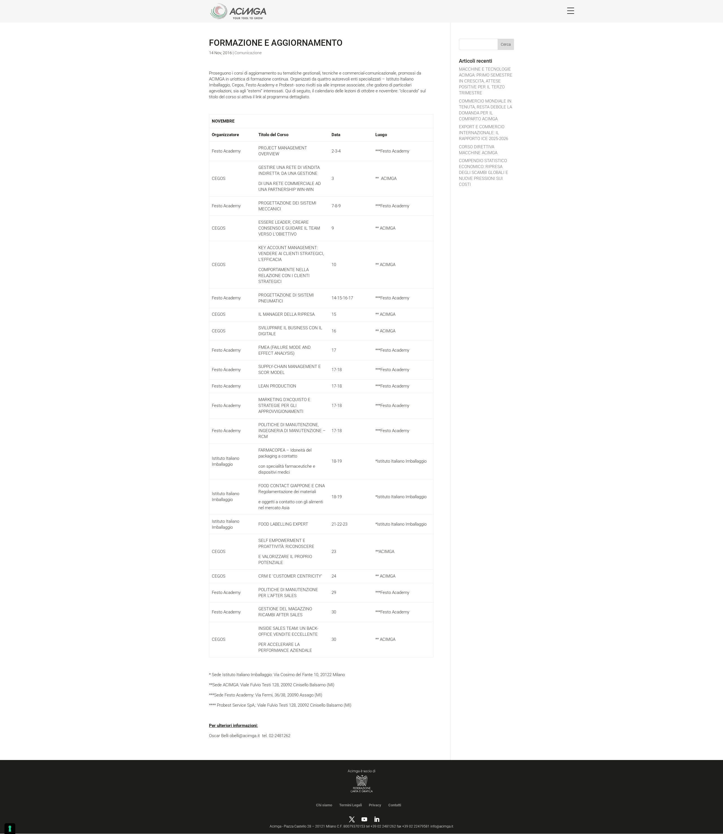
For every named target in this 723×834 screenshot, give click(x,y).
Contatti (394, 805)
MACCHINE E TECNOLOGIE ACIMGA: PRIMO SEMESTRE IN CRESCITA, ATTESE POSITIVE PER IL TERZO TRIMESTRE (485, 81)
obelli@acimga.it (245, 735)
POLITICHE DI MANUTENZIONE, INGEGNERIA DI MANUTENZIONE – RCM (292, 430)
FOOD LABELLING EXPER (282, 524)
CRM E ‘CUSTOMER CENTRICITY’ (290, 576)
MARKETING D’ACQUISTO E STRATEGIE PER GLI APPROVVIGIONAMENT (284, 405)
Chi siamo (324, 805)
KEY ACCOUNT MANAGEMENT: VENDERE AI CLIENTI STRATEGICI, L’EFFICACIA (291, 253)
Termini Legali (350, 805)
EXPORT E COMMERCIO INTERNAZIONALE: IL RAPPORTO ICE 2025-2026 (483, 132)
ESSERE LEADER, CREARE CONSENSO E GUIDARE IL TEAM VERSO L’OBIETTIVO (289, 228)
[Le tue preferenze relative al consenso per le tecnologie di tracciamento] (10, 828)
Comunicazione (248, 53)
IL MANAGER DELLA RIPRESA (286, 314)
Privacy (375, 805)
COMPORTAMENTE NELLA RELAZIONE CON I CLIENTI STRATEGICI (284, 275)
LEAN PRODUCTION (277, 386)
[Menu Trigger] (570, 10)
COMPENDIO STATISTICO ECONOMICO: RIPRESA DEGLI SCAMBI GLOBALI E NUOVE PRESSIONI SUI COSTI (483, 172)
